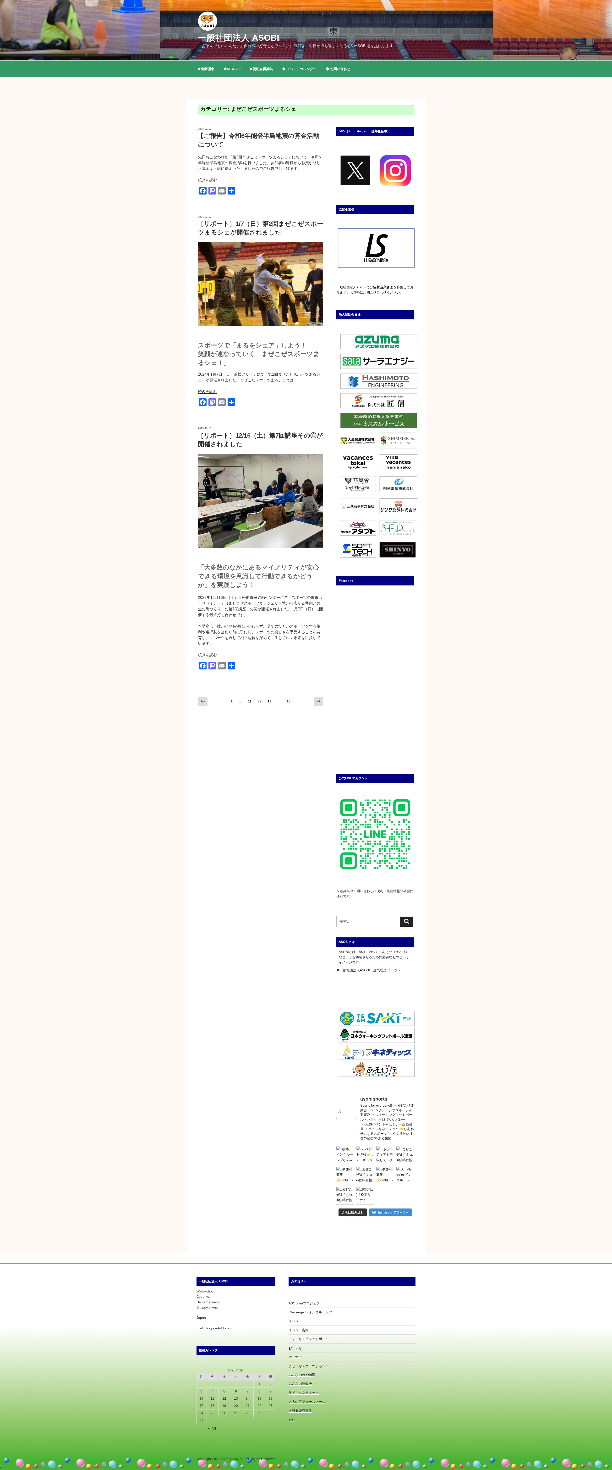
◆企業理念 (205, 69)
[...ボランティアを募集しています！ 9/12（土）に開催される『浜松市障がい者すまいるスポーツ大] (385, 1155)
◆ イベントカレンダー (299, 69)
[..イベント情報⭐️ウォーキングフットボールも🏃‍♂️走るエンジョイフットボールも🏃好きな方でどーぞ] (365, 1155)
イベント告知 (299, 1330)
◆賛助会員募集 (261, 69)
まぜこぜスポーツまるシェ (309, 1366)
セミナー (295, 1357)
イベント (295, 1321)
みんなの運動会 (300, 1384)
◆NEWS (230, 69)
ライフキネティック (304, 1393)
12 (224, 1398)
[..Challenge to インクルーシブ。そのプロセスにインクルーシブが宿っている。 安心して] (405, 1175)
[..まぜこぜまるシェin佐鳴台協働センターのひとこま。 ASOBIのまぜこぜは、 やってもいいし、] (405, 1155)
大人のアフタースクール (307, 1401)
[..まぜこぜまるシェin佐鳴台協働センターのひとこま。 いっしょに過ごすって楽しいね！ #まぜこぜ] (365, 1175)
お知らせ (295, 1348)
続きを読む (207, 180)
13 (269, 702)
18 (288, 702)
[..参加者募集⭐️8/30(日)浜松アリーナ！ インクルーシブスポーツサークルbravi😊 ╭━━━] (345, 1175)
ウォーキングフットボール (309, 1339)
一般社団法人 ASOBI (238, 38)
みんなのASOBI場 (302, 1375)
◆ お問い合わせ (338, 69)
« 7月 (212, 1428)
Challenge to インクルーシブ (310, 1312)
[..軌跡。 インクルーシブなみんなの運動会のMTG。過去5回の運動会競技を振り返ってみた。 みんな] (345, 1155)
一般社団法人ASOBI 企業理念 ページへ (370, 970)
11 (249, 702)
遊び (292, 1419)
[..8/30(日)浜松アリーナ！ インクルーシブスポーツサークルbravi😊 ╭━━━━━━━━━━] (365, 1195)
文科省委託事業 (300, 1411)
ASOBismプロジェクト (306, 1303)
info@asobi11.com (218, 1328)
